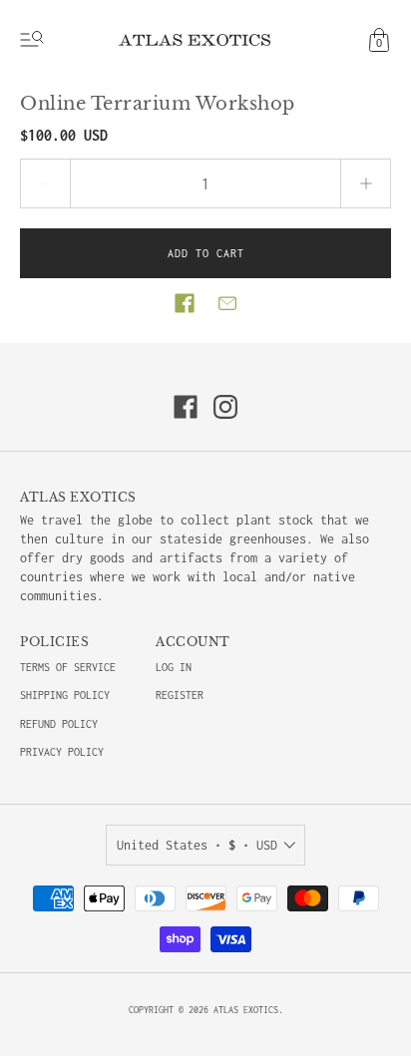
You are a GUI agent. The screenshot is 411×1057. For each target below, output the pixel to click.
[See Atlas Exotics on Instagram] (225, 407)
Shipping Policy (65, 695)
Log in (174, 667)
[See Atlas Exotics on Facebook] (186, 407)
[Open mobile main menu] (32, 40)
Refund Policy (59, 724)
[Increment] (366, 183)
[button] (185, 303)
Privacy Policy (62, 752)
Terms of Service (68, 667)
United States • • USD (197, 845)
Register (180, 695)
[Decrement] (45, 183)
